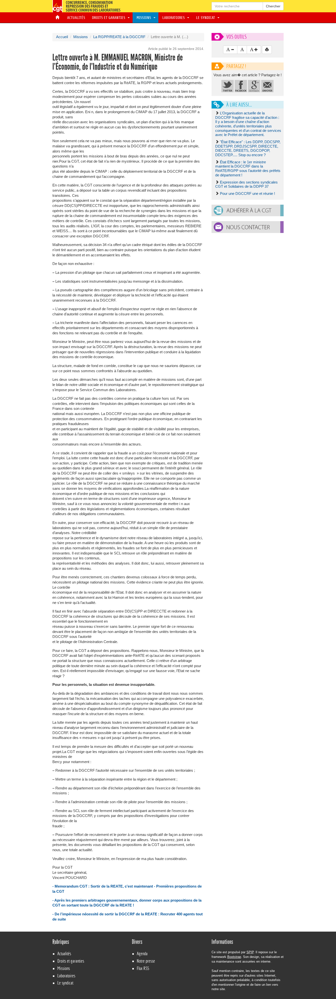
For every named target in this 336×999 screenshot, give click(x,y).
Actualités (75, 17)
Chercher (273, 6)
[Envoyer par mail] (267, 86)
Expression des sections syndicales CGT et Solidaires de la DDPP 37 (246, 184)
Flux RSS (143, 968)
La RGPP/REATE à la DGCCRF (119, 37)
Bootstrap (234, 957)
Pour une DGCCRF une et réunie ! (247, 194)
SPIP (250, 952)
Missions (144, 17)
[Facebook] (241, 86)
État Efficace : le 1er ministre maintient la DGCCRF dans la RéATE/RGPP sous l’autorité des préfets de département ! (247, 168)
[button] (248, 210)
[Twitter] (227, 86)
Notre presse (146, 961)
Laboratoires (174, 17)
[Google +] (254, 86)
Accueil (62, 37)
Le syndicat (206, 17)
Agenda (142, 953)
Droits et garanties (109, 17)
